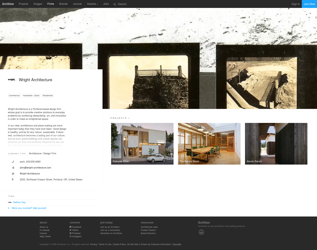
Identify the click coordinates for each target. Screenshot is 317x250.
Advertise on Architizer (111, 233)
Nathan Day (19, 202)
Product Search (148, 230)
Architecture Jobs (149, 226)
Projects (23, 4)
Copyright (176, 244)
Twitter (74, 230)
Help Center (45, 236)
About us (44, 226)
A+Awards (45, 230)
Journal (77, 4)
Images (38, 4)
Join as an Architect (109, 226)
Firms (50, 4)
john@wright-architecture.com (35, 167)
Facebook (76, 226)
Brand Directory (148, 233)
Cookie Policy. (119, 244)
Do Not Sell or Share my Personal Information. (149, 244)
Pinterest (76, 233)
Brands (63, 4)
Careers (43, 233)
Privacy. (94, 244)
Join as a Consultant (110, 230)
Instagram (76, 236)
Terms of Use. (105, 244)
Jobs (106, 4)
